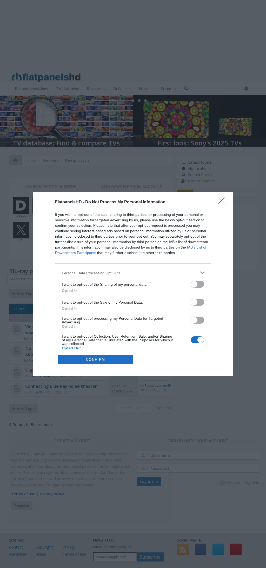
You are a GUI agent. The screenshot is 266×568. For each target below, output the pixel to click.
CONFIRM (95, 360)
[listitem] (133, 273)
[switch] (197, 284)
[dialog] (133, 284)
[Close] (223, 202)
